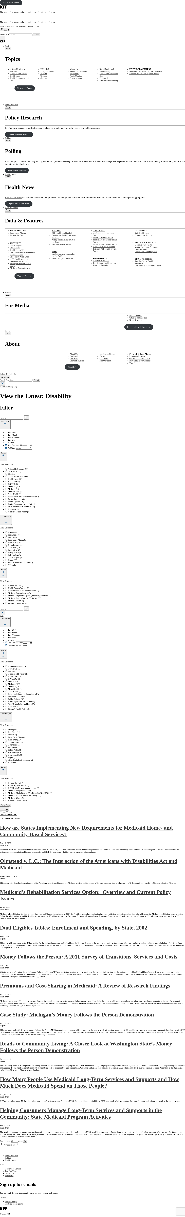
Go (25, 1141)
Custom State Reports (143, 235)
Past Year (11, 440)
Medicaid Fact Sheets (143, 245)
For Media (9, 292)
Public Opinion (76, 76)
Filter (6, 809)
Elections (13, 71)
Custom (11, 443)
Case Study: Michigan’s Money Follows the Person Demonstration (77, 1015)
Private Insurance (76, 78)
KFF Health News (13, 197)
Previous (7, 1145)
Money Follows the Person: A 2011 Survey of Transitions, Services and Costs (88, 957)
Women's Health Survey (61, 244)
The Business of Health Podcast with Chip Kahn (22, 253)
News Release (15, 545)
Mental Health (75, 69)
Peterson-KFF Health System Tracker (144, 74)
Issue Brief (14, 542)
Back (8, 49)
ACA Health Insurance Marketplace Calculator (19, 260)
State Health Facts (142, 233)
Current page (5, 1141)
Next (13, 1145)
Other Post (14, 547)
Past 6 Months (14, 438)
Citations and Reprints (138, 318)
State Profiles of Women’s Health (148, 266)
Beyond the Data (17, 235)
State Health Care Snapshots (146, 252)
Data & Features (11, 208)
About (7, 331)
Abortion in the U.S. (101, 261)
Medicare (43, 78)
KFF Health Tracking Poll (62, 233)
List (4, 812)
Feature (12, 537)
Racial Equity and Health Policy (107, 70)
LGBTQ (43, 74)
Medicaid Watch (16, 601)
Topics (7, 46)
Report (12, 560)
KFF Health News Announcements (23, 591)
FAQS (54, 252)
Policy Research (11, 105)
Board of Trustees (77, 361)
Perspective (14, 550)
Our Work (74, 358)
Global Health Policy (18, 74)
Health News (10, 174)
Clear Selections (6, 464)
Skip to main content (11, 3)
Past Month (12, 435)
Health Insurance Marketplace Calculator (145, 71)
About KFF (72, 367)
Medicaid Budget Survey (20, 268)
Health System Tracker (18, 588)
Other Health (14, 494)
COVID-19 (14, 471)
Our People (74, 356)
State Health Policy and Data (21, 507)
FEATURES (15, 243)
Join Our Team (105, 361)
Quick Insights (16, 245)
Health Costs (15, 76)
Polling (8, 138)
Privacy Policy (11, 1201)
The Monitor (15, 248)
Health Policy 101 (17, 250)
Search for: (4, 35)
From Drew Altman (18, 233)
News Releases (135, 320)
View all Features (24, 276)
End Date (11, 448)
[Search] (26, 417)
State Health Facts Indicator (20, 562)
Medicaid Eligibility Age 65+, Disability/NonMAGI (30, 596)
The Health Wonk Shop (19, 257)
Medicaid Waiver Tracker (103, 237)
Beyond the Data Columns (140, 361)
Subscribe (4, 26)
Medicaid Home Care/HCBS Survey (24, 598)
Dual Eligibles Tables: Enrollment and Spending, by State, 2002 (73, 928)
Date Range (5, 421)
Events (102, 356)
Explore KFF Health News (18, 204)
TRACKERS (99, 231)
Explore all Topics (24, 88)
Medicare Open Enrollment (62, 258)
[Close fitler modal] (2, 613)
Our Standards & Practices (139, 358)
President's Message (137, 356)
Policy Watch (14, 552)
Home (2, 387)
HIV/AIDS (44, 69)
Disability (9, 387)
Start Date (11, 445)
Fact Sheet (14, 535)
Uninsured (104, 78)
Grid (10, 812)
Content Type (6, 516)
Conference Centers (25, 26)
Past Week (12, 433)
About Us (74, 354)
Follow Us (12, 26)
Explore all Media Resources (138, 327)
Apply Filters (5, 805)
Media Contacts (135, 315)
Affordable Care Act (18, 69)
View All (133, 363)
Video (12, 565)
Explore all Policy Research (19, 134)
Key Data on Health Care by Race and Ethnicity (104, 264)
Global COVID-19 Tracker (104, 247)
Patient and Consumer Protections (78, 72)
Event (12, 532)
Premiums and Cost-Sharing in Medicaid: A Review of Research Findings (85, 986)
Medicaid (43, 76)
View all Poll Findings (17, 170)
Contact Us (104, 358)
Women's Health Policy (109, 80)
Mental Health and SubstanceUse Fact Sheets (146, 248)
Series (3, 570)
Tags (15, 387)
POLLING (56, 231)
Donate (36, 26)
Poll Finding (14, 555)
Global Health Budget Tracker (105, 244)
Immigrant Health (47, 71)
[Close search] (2, 38)
